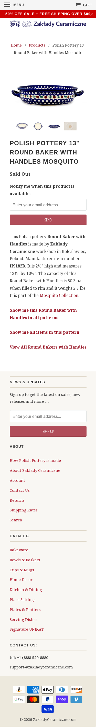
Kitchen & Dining (26, 589)
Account (17, 480)
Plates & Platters (25, 609)
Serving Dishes (23, 619)
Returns (17, 500)
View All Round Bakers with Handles (48, 347)
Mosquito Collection (59, 295)
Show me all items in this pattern (44, 332)
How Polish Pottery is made (35, 460)
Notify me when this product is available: (42, 190)
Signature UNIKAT (27, 629)
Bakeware (19, 550)
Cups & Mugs (22, 570)
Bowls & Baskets (25, 560)
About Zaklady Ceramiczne (35, 470)
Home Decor (21, 579)
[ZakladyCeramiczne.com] (48, 24)
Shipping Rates (24, 510)
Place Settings (23, 599)
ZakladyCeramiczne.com (55, 720)
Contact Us (20, 490)
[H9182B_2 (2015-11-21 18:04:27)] (48, 92)
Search (16, 520)
